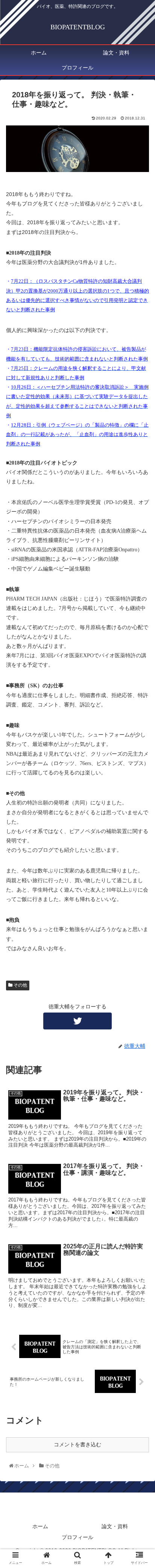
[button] (140, 978)
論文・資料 (115, 1526)
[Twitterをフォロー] (77, 1021)
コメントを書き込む (77, 1444)
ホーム (40, 1526)
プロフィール (77, 1537)
